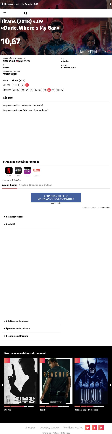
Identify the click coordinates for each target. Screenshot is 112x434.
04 (27, 90)
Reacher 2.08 (31, 4)
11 (58, 90)
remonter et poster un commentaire (96, 207)
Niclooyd (8, 4)
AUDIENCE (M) (10, 74)
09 (49, 90)
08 (44, 90)
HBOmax (26, 61)
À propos (30, 427)
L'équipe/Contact (49, 427)
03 (23, 90)
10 (53, 90)
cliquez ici (57, 203)
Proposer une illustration (15, 105)
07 (40, 90)
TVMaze (55, 433)
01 (14, 90)
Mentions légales (73, 427)
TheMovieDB (65, 433)
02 (18, 90)
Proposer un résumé (12, 110)
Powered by (7, 180)
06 (36, 90)
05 (31, 90)
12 (62, 90)
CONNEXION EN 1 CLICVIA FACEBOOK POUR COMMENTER (56, 197)
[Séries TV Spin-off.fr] (16, 13)
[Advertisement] (27, 135)
